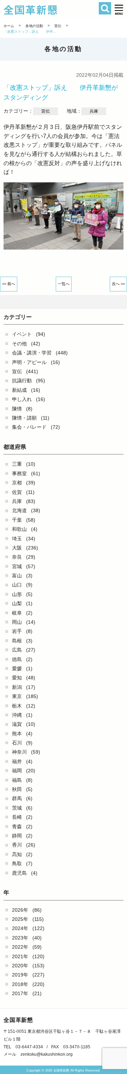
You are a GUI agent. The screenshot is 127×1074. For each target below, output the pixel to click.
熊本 (17, 733)
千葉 (17, 520)
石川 (17, 743)
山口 (17, 585)
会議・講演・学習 (32, 353)
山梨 (17, 603)
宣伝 (17, 371)
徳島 (17, 659)
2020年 (20, 965)
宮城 (17, 566)
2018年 (20, 984)
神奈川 (19, 752)
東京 (17, 696)
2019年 (20, 975)
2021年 (20, 956)
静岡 (17, 836)
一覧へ (63, 284)
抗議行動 (22, 380)
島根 (17, 640)
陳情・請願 (24, 418)
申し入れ (22, 399)
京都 (17, 482)
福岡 (17, 770)
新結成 (19, 390)
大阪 (17, 548)
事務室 (19, 473)
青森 (17, 826)
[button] (119, 10)
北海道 (19, 510)
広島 (17, 650)
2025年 (20, 919)
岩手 (17, 631)
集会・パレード (29, 427)
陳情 (17, 409)
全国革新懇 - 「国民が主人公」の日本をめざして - (54, 10)
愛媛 (17, 668)
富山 (17, 575)
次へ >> (118, 284)
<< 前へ (8, 284)
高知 (17, 854)
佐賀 (17, 492)
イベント (22, 334)
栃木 (17, 706)
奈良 (17, 557)
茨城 (17, 808)
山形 (17, 594)
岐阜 (17, 613)
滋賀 (17, 724)
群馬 (17, 798)
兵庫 (17, 501)
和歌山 (19, 529)
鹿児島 (19, 873)
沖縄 (17, 715)
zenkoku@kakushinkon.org (46, 1054)
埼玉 (17, 538)
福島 (17, 780)
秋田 (17, 789)
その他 (19, 343)
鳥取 (17, 863)
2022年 (20, 947)
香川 (17, 845)
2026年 (20, 910)
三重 (17, 464)
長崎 (17, 817)
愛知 (17, 677)
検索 (105, 8)
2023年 (20, 938)
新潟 (17, 687)
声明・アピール (29, 362)
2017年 (20, 993)
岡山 (17, 622)
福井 (17, 761)
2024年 (20, 928)
